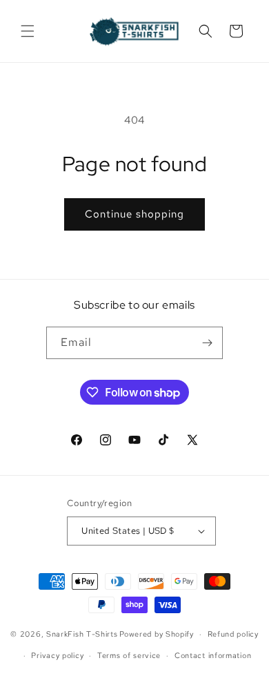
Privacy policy (57, 655)
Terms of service (129, 655)
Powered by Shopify (156, 634)
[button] (27, 31)
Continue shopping (134, 214)
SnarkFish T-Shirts (82, 634)
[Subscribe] (207, 343)
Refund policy (233, 634)
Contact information (213, 655)
